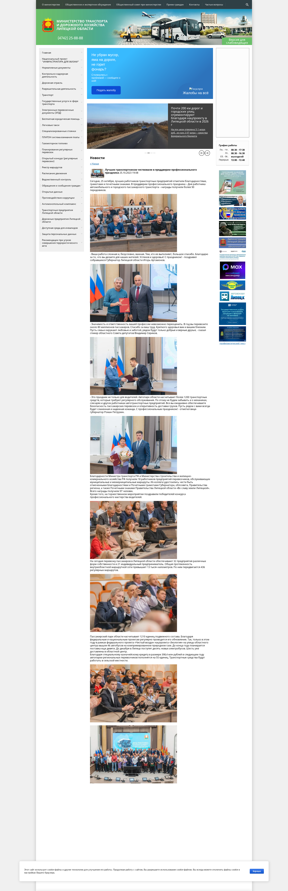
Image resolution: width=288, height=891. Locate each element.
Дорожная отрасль (52, 82)
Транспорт (47, 94)
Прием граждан (175, 4)
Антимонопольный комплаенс (59, 203)
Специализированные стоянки (59, 131)
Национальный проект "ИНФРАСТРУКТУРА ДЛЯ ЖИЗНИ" (60, 60)
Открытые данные (52, 191)
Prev (201, 153)
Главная (46, 52)
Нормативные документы (56, 67)
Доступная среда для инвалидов (60, 227)
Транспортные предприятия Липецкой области (57, 211)
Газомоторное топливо (55, 143)
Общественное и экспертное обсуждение (88, 4)
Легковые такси (50, 125)
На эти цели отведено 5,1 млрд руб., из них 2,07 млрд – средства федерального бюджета (189, 132)
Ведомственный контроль (56, 179)
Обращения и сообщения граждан (61, 185)
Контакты (194, 4)
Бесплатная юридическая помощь (61, 118)
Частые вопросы (214, 4)
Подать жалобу (106, 90)
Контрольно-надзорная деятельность (55, 75)
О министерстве (51, 4)
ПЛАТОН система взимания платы (61, 137)
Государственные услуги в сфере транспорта (60, 102)
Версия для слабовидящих (237, 41)
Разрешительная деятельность (59, 88)
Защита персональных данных (59, 233)
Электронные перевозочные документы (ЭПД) (58, 111)
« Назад (94, 163)
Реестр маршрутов (52, 167)
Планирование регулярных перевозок (57, 151)
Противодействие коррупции (58, 197)
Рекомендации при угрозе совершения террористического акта (60, 242)
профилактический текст (233, 343)
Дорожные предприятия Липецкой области (61, 220)
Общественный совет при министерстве (138, 4)
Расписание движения (54, 173)
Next (207, 153)
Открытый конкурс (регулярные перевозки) (60, 160)
